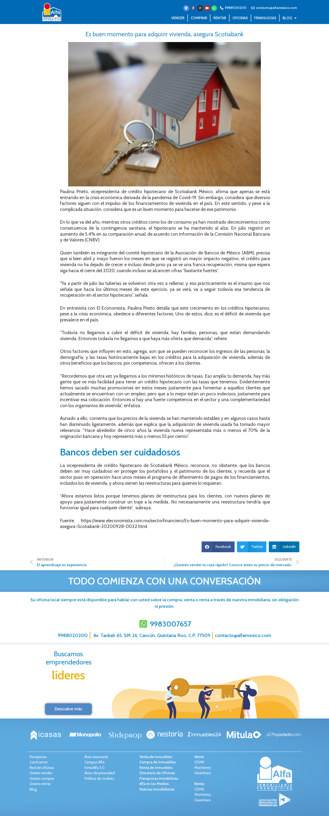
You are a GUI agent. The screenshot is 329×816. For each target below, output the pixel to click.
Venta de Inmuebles (155, 757)
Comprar (199, 18)
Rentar (219, 18)
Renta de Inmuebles (156, 768)
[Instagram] (200, 8)
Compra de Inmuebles (157, 762)
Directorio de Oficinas (157, 773)
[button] (218, 546)
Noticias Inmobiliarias (157, 789)
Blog (287, 18)
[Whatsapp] (214, 8)
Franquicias (265, 18)
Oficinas (240, 18)
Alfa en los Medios (154, 784)
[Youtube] (207, 8)
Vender (177, 18)
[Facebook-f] (193, 8)
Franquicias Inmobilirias (158, 778)
